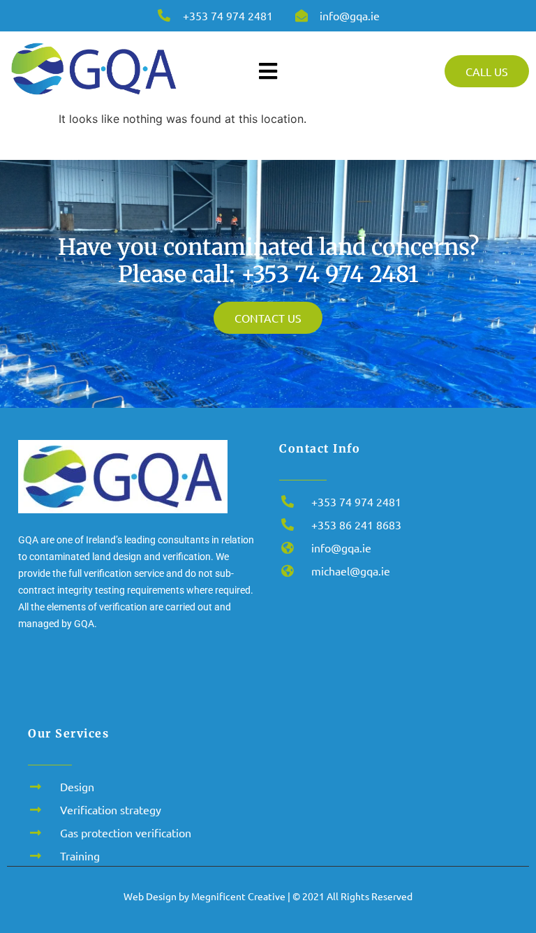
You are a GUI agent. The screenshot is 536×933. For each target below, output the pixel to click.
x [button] (524, 881)
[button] (506, 902)
